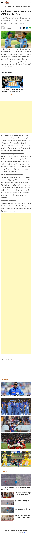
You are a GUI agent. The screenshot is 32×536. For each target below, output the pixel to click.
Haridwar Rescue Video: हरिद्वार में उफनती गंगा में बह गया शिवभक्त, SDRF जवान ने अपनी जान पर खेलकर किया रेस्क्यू (23, 501)
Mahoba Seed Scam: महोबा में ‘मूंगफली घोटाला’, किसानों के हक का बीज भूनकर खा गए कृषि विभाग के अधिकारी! (23, 516)
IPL (2, 359)
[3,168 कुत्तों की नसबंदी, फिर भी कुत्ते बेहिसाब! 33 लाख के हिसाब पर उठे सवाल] (7, 495)
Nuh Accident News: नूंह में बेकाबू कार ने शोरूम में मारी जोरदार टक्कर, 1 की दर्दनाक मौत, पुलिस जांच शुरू (23, 509)
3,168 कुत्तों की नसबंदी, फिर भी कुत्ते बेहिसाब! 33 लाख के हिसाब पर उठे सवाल (23, 494)
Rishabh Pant (9, 359)
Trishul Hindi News (23, 530)
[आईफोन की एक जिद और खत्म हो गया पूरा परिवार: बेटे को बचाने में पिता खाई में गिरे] (16, 482)
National (27, 6)
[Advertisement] (16, 117)
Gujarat (19, 6)
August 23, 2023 (17, 94)
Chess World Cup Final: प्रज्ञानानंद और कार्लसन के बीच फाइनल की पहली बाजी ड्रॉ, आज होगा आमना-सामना (12, 90)
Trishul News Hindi (8, 6)
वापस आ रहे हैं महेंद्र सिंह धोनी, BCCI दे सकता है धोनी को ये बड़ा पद (15, 396)
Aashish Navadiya (8, 94)
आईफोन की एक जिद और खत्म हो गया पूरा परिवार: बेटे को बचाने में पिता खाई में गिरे (15, 488)
